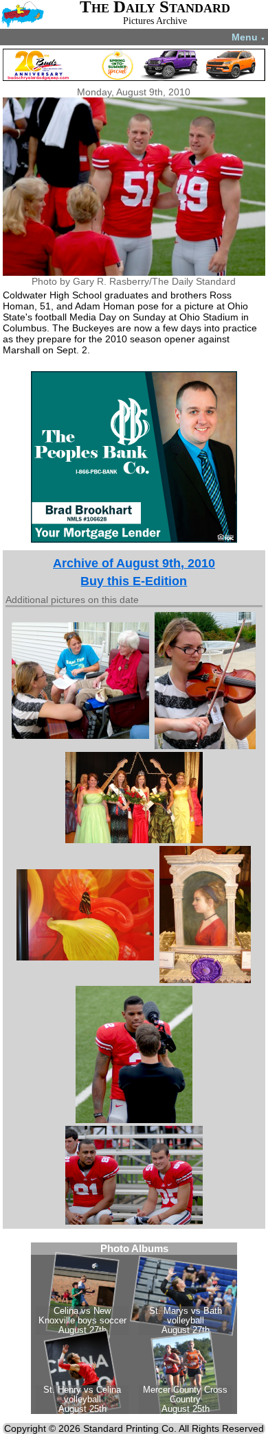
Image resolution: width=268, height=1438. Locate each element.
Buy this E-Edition (133, 581)
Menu (248, 37)
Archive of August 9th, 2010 (134, 563)
